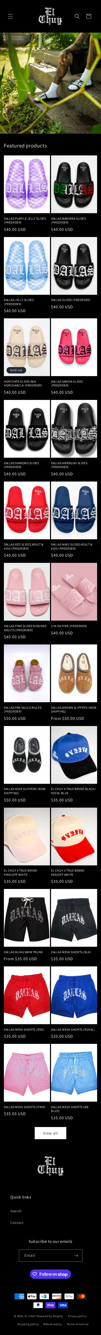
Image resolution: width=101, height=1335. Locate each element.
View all (50, 1133)
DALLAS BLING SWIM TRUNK (23, 952)
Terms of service (78, 1324)
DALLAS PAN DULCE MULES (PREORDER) (22, 710)
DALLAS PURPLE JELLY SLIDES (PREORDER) (25, 221)
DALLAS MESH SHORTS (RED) (24, 1029)
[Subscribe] (76, 1256)
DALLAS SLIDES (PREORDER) (70, 300)
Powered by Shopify (50, 1316)
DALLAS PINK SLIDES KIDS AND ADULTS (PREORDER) (25, 628)
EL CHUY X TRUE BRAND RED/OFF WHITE (67, 873)
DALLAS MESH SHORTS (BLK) (71, 952)
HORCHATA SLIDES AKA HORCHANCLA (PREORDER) (23, 383)
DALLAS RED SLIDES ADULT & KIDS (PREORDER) (24, 546)
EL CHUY (30, 1316)
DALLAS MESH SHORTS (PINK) (25, 1107)
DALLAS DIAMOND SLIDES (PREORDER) (21, 465)
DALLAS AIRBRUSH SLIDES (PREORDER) (69, 465)
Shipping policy (28, 1324)
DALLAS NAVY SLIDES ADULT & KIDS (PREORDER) (71, 546)
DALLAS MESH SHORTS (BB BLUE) (69, 1109)
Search (16, 1211)
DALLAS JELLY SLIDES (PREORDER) (19, 302)
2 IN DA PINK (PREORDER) (69, 626)
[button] (10, 16)
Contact (17, 1222)
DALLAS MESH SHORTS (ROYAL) (73, 1029)
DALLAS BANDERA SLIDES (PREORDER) (68, 221)
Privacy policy (77, 1316)
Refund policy (53, 1324)
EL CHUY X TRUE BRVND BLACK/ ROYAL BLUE (73, 791)
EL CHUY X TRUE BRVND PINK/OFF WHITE (20, 873)
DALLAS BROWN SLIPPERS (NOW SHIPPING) (73, 710)
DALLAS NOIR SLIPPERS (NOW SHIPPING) (25, 791)
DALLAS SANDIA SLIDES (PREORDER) (67, 383)
